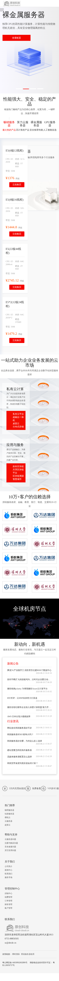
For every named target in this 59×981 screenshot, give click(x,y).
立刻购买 (16, 184)
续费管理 (8, 897)
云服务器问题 (10, 839)
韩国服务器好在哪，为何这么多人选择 (24, 741)
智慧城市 (17, 479)
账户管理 (8, 908)
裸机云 (7, 817)
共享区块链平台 (18, 471)
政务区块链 (18, 466)
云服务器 (8, 821)
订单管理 (8, 901)
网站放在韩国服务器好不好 (19, 728)
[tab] (9, 126)
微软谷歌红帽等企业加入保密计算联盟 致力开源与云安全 (33, 707)
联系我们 (8, 874)
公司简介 (8, 866)
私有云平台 (18, 414)
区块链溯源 (18, 476)
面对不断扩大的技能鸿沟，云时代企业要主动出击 (29, 679)
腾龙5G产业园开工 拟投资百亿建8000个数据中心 (29, 670)
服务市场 (8, 877)
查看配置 (16, 38)
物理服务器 (9, 810)
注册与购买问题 (11, 843)
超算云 (7, 825)
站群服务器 (9, 814)
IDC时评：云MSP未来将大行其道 (22, 698)
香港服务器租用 (27, 954)
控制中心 (8, 893)
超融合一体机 (18, 419)
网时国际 (16, 954)
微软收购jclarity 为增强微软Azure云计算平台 (27, 688)
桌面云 (16, 423)
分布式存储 (18, 426)
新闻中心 (8, 870)
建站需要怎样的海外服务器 (19, 750)
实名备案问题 (10, 847)
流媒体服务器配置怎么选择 (19, 756)
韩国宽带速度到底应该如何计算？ (22, 763)
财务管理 (8, 904)
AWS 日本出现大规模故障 (18, 716)
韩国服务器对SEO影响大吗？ (20, 734)
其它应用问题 (10, 850)
